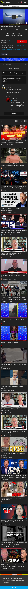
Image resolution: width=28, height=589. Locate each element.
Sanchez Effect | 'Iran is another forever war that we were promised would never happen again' (13, 477)
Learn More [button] (6, 582)
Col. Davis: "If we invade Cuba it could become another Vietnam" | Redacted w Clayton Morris (12, 566)
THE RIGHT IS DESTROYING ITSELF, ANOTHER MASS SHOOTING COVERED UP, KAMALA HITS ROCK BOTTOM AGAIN (14, 232)
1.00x (15, 23)
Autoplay (21, 121)
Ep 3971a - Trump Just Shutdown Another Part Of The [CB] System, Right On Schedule (13, 298)
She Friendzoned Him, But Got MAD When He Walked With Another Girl (14, 521)
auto (24, 23)
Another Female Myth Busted (9, 342)
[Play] (2, 23)
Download (19, 35)
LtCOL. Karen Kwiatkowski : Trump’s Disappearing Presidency (11, 253)
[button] (21, 2)
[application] (14, 17)
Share (7, 35)
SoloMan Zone (5, 40)
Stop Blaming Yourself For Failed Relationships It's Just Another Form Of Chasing (12, 165)
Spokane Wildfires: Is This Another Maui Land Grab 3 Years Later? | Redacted (14, 543)
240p (24, 19)
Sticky (13, 121)
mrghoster (9, 86)
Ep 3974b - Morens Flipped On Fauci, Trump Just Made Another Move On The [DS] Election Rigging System (13, 188)
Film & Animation (20, 45)
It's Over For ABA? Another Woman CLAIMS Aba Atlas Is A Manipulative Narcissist (13, 141)
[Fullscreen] (26, 23)
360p (24, 16)
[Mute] (21, 23)
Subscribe (22, 41)
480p (24, 14)
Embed (13, 35)
